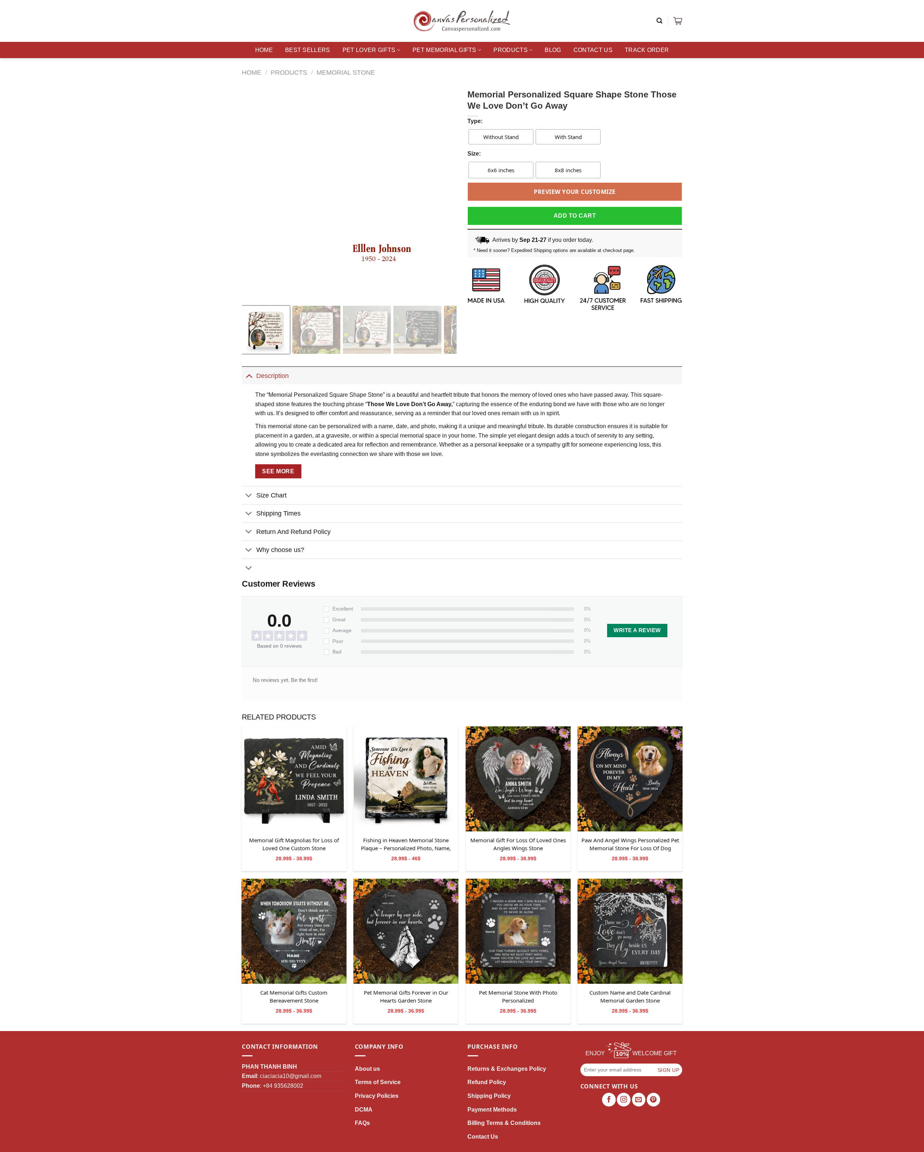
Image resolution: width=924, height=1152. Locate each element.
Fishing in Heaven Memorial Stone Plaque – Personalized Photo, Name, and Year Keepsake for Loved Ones (406, 844)
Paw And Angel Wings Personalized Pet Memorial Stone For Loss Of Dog (630, 844)
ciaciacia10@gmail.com (290, 1076)
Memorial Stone (346, 72)
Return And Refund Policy (293, 531)
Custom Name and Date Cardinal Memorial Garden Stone (630, 996)
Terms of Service (378, 1082)
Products (510, 50)
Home (264, 50)
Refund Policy (486, 1082)
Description (272, 375)
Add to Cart (575, 216)
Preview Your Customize (575, 192)
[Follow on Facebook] (609, 1100)
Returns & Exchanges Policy (506, 1069)
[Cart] (677, 21)
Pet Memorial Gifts (444, 50)
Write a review (637, 630)
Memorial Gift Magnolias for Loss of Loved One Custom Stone (294, 844)
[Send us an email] (639, 1100)
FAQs (362, 1123)
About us (367, 1069)
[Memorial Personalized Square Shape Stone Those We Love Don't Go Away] (293, 778)
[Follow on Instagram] (624, 1100)
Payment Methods (492, 1110)
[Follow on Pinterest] (654, 1100)
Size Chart (271, 495)
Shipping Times (278, 513)
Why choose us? (280, 549)
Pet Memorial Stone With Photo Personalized (518, 996)
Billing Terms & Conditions (504, 1123)
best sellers (307, 50)
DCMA (363, 1110)
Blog (553, 50)
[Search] (659, 21)
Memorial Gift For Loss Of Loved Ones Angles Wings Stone (518, 844)
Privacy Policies (376, 1096)
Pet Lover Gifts (369, 50)
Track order (647, 50)
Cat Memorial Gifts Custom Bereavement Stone (293, 996)
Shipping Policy (489, 1096)
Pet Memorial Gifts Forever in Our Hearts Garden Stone (406, 996)
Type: (475, 121)
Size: (474, 154)
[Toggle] (249, 375)
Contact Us (593, 50)
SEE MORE (278, 471)
